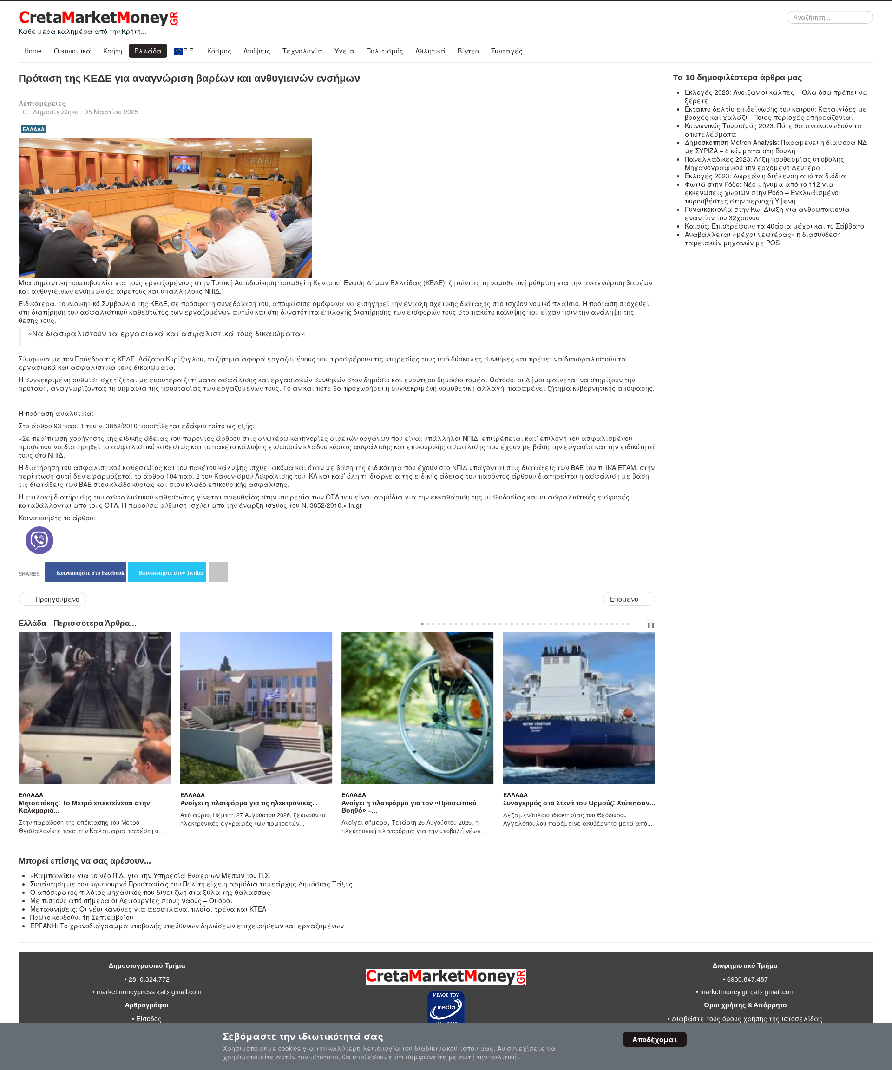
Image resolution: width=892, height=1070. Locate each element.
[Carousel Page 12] (483, 624)
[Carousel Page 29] (578, 624)
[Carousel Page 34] (606, 624)
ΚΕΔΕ (158, 303)
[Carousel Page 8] (461, 624)
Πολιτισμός (385, 50)
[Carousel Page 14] (494, 624)
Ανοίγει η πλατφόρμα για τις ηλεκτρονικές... (142, 803)
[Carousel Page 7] (455, 624)
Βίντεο (468, 50)
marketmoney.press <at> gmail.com (149, 991)
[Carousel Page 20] (528, 624)
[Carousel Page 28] (572, 624)
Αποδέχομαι (654, 1039)
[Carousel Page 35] (611, 624)
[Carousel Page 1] (422, 624)
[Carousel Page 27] (567, 624)
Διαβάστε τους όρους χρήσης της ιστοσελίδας (747, 1018)
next (645, 624)
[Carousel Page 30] (584, 624)
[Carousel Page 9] (467, 624)
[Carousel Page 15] (500, 624)
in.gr (355, 505)
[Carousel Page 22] (539, 624)
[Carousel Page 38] (628, 624)
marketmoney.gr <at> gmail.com (746, 991)
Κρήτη (112, 50)
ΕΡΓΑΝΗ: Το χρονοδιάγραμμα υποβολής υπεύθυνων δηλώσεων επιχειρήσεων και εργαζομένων (187, 925)
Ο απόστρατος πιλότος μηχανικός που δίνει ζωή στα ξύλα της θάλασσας (150, 892)
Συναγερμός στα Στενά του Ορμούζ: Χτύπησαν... (473, 803)
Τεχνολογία (302, 50)
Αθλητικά (430, 50)
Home (33, 50)
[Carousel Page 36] (617, 624)
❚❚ (651, 624)
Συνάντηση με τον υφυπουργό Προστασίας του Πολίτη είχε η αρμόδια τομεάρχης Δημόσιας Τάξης (191, 883)
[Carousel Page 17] (511, 624)
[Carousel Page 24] (550, 624)
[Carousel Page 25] (556, 624)
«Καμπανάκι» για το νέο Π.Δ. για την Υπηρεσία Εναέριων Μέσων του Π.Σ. (150, 875)
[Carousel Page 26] (561, 624)
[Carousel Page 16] (506, 624)
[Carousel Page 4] (439, 624)
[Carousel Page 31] (589, 624)
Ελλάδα (148, 50)
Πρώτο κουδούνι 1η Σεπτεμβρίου (81, 917)
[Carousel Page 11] (478, 624)
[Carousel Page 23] (545, 624)
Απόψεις (256, 50)
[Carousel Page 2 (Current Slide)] (427, 624)
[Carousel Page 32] (595, 624)
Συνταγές (507, 50)
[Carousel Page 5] (444, 624)
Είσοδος (149, 1018)
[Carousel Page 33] (600, 624)
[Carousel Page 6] (450, 624)
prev (638, 624)
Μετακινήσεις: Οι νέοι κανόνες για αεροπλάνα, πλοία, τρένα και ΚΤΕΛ (148, 908)
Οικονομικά (72, 50)
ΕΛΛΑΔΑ (34, 128)
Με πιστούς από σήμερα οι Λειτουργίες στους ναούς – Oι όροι (131, 900)
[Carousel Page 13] (489, 624)
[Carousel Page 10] (472, 624)
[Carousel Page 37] (623, 624)
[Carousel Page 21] (533, 624)
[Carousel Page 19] (522, 624)
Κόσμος (219, 50)
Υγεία (344, 50)
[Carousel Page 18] (517, 624)
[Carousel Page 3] (433, 624)
